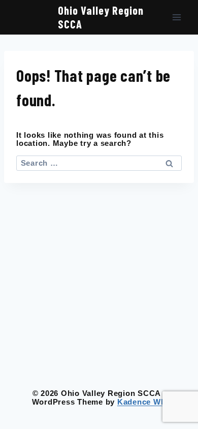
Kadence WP (142, 401)
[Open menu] (176, 17)
